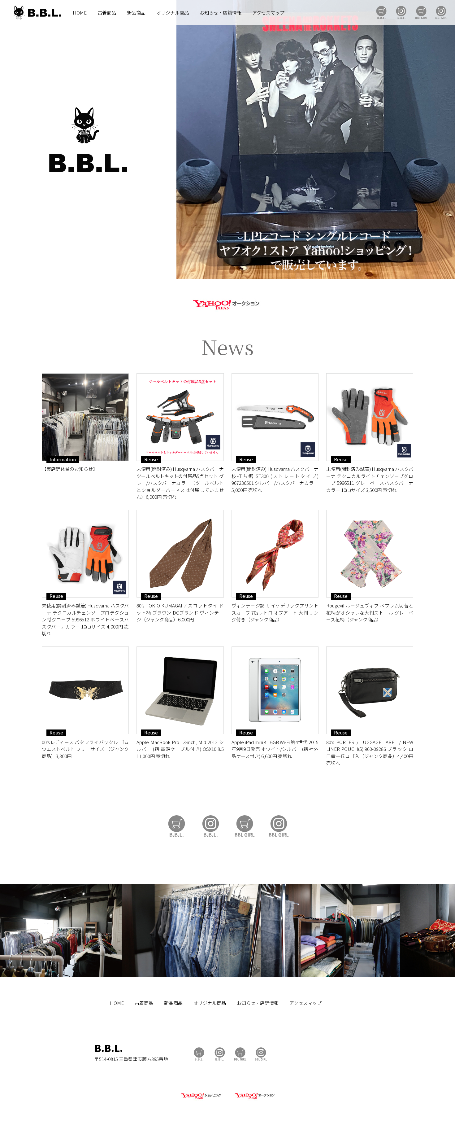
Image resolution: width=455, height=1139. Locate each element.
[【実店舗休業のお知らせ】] (85, 417)
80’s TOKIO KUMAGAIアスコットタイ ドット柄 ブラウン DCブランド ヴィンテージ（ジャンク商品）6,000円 (179, 612)
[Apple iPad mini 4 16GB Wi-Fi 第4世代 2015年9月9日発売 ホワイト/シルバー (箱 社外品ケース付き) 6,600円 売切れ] (275, 690)
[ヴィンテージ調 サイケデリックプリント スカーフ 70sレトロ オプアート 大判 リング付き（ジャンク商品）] (275, 554)
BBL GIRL (441, 13)
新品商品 (136, 12)
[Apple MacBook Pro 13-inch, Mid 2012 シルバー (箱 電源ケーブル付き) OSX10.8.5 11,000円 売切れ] (179, 690)
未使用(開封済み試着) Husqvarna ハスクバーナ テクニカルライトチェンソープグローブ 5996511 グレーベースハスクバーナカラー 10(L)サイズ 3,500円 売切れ (369, 479)
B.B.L (36, 13)
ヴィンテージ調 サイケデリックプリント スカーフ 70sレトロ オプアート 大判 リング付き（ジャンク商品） (275, 612)
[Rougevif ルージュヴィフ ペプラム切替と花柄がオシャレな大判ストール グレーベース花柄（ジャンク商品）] (369, 554)
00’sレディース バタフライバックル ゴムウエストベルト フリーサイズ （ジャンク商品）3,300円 (85, 749)
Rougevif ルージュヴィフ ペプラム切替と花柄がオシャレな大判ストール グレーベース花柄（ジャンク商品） (369, 612)
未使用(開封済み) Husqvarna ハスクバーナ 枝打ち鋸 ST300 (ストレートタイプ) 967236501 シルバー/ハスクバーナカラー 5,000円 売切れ (275, 479)
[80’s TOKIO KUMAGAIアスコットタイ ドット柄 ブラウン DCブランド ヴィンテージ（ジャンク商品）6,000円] (179, 554)
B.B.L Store (381, 13)
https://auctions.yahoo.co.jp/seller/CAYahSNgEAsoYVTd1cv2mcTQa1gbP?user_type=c (227, 304)
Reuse (151, 459)
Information (63, 459)
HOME (80, 12)
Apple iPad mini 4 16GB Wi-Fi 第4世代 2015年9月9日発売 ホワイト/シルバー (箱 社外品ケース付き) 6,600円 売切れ (275, 749)
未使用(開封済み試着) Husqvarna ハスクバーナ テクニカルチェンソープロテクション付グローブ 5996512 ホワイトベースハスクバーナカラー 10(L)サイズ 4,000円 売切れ (85, 619)
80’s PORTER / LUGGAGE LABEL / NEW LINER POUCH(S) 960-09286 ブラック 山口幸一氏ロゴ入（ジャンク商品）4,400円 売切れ (369, 752)
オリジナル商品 (172, 12)
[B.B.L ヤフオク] (254, 1099)
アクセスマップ (268, 12)
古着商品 (107, 12)
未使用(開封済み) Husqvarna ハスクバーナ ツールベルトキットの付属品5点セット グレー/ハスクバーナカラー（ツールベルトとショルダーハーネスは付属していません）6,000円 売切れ (179, 483)
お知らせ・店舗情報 (220, 12)
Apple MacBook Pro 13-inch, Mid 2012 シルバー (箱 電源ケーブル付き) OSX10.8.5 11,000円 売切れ (179, 749)
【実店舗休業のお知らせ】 (70, 469)
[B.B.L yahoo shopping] (200, 1099)
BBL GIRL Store (421, 13)
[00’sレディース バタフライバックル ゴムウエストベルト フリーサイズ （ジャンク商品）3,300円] (85, 690)
